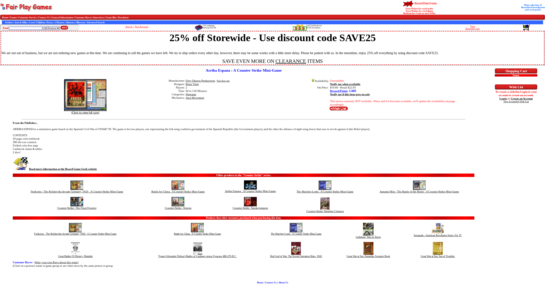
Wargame (191, 94)
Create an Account (522, 98)
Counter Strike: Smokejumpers (250, 208)
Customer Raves (83, 17)
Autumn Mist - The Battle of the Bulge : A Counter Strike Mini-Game (419, 191)
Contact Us (44, 17)
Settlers (9, 22)
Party (50, 22)
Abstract (70, 22)
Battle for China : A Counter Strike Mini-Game (178, 191)
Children (40, 22)
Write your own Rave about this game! (56, 262)
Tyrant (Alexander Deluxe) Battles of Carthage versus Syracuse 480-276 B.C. (197, 256)
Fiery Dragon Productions (200, 80)
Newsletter (123, 17)
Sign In (129, 27)
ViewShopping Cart (472, 27)
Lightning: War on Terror (368, 237)
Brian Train (192, 84)
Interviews (98, 17)
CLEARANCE (290, 61)
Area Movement (195, 97)
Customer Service (28, 17)
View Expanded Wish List (516, 101)
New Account (142, 27)
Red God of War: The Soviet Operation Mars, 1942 (296, 256)
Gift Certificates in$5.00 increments (314, 27)
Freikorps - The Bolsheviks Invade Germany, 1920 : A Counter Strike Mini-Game (77, 191)
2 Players (59, 22)
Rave (430, 11)
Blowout (80, 22)
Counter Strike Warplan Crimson (325, 211)
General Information (62, 17)
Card (31, 22)
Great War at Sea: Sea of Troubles (438, 256)
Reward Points (338, 91)
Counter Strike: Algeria (178, 208)
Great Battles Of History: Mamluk (75, 256)
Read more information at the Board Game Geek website (63, 169)
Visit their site (223, 81)
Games (13, 17)
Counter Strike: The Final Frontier (76, 208)
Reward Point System (425, 3)
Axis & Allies (20, 22)
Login (503, 98)
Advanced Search (96, 22)
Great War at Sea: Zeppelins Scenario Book (368, 256)
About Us (283, 282)
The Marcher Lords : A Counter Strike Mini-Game (325, 191)
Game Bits (111, 17)
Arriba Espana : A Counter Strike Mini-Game (250, 191)
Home (5, 17)
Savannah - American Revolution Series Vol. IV (438, 235)
